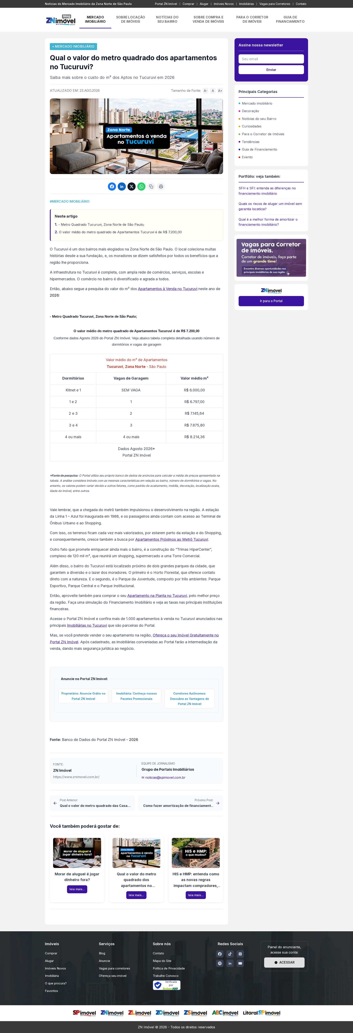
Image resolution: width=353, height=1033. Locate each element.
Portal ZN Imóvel (166, 4)
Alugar (204, 4)
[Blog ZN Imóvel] (60, 19)
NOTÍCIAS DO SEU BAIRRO (167, 19)
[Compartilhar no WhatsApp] (141, 186)
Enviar (271, 70)
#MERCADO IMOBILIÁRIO (69, 201)
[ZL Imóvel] (139, 1013)
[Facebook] (219, 954)
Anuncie (104, 961)
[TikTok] (230, 954)
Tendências (250, 142)
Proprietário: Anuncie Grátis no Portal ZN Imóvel (83, 696)
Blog (102, 953)
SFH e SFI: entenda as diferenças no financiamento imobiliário (267, 190)
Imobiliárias (246, 4)
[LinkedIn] (230, 963)
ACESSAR (287, 962)
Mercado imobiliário (257, 103)
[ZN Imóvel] (112, 1013)
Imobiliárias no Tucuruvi (87, 625)
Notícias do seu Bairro (259, 119)
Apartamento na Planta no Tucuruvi (157, 595)
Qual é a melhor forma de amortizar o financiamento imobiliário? (268, 222)
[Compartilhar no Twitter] (131, 186)
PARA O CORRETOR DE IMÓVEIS (252, 19)
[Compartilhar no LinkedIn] (122, 186)
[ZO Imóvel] (167, 1013)
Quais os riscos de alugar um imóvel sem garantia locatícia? (270, 206)
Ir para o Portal (271, 301)
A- (205, 91)
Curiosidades (251, 126)
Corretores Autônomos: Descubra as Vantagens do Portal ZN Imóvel (189, 698)
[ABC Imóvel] (225, 1013)
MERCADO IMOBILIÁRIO (95, 19)
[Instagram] (240, 954)
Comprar (188, 4)
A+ (220, 91)
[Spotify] (219, 963)
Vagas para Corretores (274, 4)
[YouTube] (240, 963)
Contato (301, 4)
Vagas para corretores (114, 968)
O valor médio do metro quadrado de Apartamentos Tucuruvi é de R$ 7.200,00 (120, 232)
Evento (247, 157)
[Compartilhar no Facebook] (112, 186)
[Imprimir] (161, 186)
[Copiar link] (151, 186)
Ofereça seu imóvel (112, 976)
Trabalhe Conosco (166, 976)
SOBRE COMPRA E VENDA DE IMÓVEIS (208, 19)
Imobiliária (52, 976)
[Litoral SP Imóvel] (261, 1013)
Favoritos (51, 991)
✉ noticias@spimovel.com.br (163, 777)
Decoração (250, 111)
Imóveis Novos (224, 4)
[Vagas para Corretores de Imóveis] (271, 258)
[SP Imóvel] (84, 1013)
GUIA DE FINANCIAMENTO (290, 19)
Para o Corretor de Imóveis (263, 134)
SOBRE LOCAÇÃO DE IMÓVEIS (130, 19)
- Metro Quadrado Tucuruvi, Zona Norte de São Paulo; (101, 224)
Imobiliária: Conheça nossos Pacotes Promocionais (136, 696)
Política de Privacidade (169, 968)
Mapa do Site (162, 961)
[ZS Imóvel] (195, 1013)
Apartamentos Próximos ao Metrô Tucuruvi (171, 539)
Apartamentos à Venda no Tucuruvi (167, 289)
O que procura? (56, 983)
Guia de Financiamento (259, 149)
